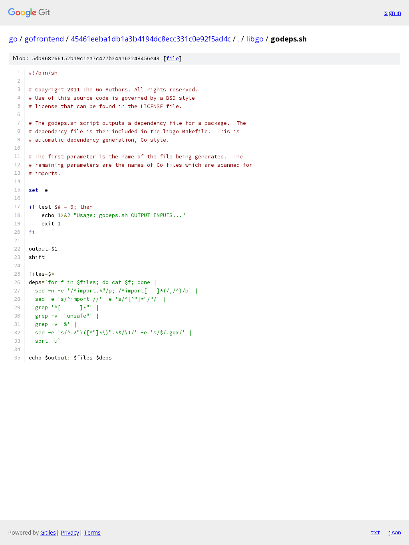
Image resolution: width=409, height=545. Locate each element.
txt (375, 532)
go (13, 38)
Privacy (70, 532)
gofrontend (44, 38)
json (394, 532)
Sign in (392, 12)
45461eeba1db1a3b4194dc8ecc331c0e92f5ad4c (151, 38)
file (172, 58)
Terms (92, 532)
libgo (255, 38)
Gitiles (48, 532)
